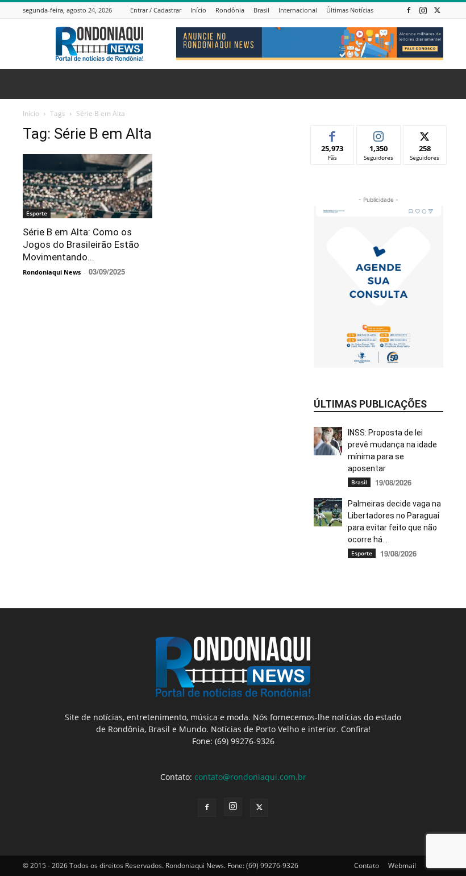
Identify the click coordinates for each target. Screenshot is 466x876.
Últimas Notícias (349, 10)
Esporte (36, 213)
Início (198, 10)
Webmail (402, 865)
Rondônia (229, 10)
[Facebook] (408, 10)
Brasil (261, 10)
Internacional (297, 10)
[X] (437, 10)
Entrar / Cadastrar (155, 10)
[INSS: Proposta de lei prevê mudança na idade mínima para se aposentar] (328, 441)
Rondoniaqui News (52, 272)
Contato (366, 865)
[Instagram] (423, 10)
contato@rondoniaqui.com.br (250, 776)
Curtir (333, 134)
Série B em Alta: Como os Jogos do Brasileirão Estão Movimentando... (81, 244)
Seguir (379, 134)
